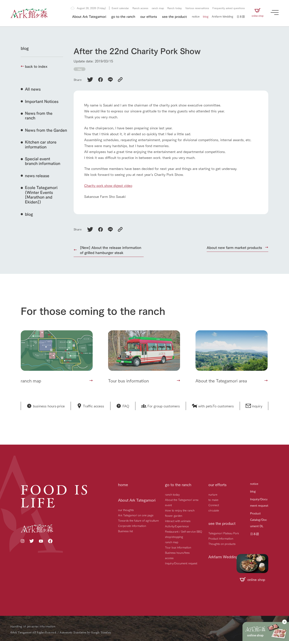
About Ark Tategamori (89, 16)
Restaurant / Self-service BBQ (183, 531)
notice (196, 16)
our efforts (148, 16)
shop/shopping (174, 537)
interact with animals (177, 521)
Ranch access (140, 8)
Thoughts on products (221, 544)
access (169, 558)
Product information (220, 538)
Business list (125, 531)
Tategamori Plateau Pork (223, 533)
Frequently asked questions (228, 8)
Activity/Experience (177, 526)
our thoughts (126, 510)
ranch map (158, 8)
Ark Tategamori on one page (135, 515)
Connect (213, 505)
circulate (213, 510)
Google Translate (101, 632)
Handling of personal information (32, 626)
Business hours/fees (177, 552)
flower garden (173, 515)
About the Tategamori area (181, 500)
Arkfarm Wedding (222, 16)
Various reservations (197, 8)
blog (205, 16)
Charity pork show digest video (108, 185)
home (123, 484)
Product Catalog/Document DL (258, 519)
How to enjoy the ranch (179, 510)
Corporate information (132, 526)
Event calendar (120, 8)
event (168, 505)
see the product (174, 16)
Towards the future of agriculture (138, 520)
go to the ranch (123, 16)
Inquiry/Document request (181, 563)
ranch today (172, 494)
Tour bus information (178, 547)
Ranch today (174, 8)
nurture (212, 494)
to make (213, 500)
